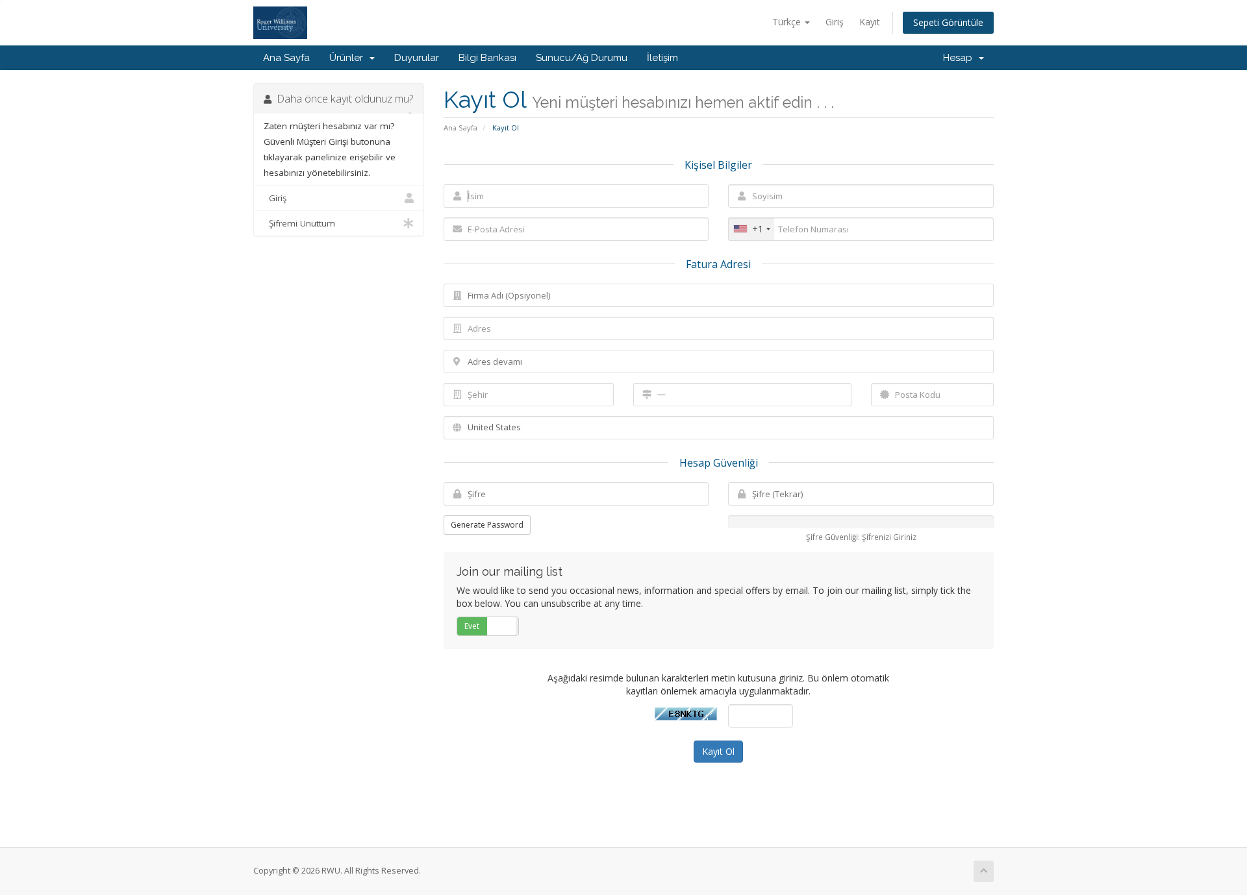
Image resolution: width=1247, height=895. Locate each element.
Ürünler (348, 58)
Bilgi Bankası (487, 58)
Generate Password (487, 524)
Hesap (960, 58)
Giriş (834, 22)
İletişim (662, 58)
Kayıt (869, 22)
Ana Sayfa (286, 58)
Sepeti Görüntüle (948, 22)
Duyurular (416, 58)
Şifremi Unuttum (299, 223)
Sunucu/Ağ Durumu (581, 58)
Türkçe (787, 22)
